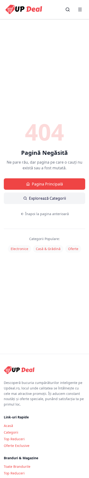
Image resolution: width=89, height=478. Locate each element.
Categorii (11, 432)
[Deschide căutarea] (67, 9)
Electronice (19, 248)
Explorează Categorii (47, 198)
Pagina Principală (47, 184)
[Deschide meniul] (80, 9)
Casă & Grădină (48, 248)
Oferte (73, 248)
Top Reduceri (14, 439)
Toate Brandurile (17, 466)
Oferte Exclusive (16, 445)
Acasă (8, 425)
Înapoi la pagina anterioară (47, 214)
